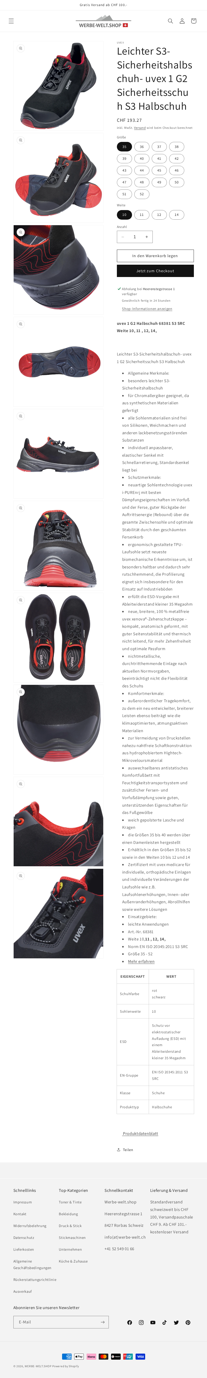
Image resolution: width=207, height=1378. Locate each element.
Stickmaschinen (72, 1237)
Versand (140, 128)
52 (142, 193)
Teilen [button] (128, 1149)
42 (177, 158)
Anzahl (122, 226)
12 (159, 214)
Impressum (22, 1202)
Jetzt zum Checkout (155, 270)
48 (142, 182)
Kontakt (20, 1213)
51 (124, 193)
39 (124, 158)
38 (177, 146)
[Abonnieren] (102, 1322)
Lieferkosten (23, 1249)
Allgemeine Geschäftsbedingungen (32, 1264)
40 (142, 158)
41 (159, 158)
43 (124, 170)
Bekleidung (68, 1213)
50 (177, 182)
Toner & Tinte (70, 1202)
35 (124, 146)
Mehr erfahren (141, 961)
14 (177, 214)
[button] (11, 21)
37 (159, 146)
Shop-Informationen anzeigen (147, 308)
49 (159, 182)
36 (142, 146)
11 (142, 214)
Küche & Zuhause (73, 1261)
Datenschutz (23, 1237)
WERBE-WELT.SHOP (38, 1366)
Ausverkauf (22, 1291)
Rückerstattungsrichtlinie (35, 1279)
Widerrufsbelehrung (29, 1225)
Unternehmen (70, 1249)
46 (177, 170)
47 (124, 182)
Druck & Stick (70, 1225)
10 (124, 214)
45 (159, 170)
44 (142, 170)
